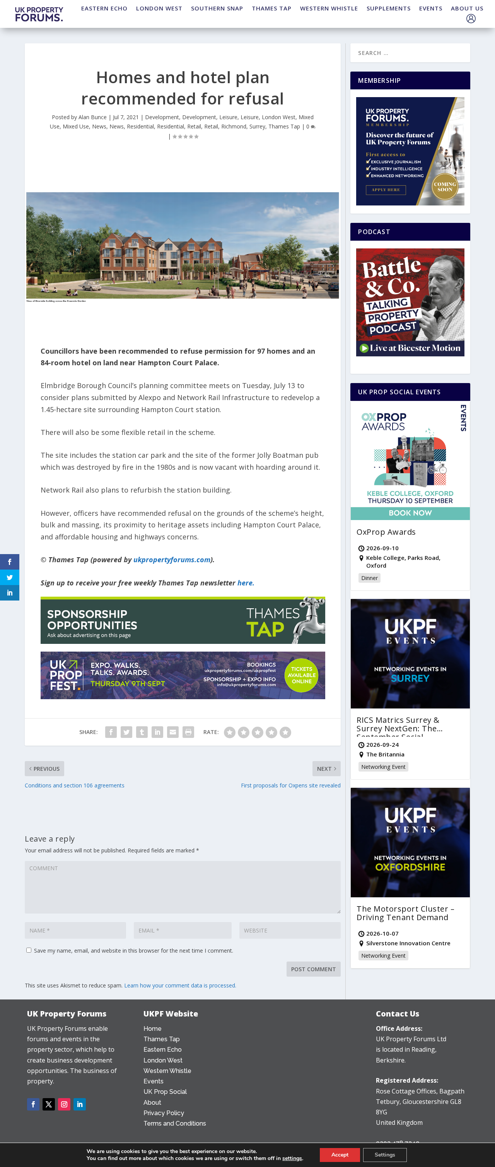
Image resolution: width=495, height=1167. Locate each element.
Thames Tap (284, 126)
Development (162, 117)
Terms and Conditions (174, 1123)
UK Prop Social (165, 1091)
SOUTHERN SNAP (217, 8)
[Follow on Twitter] (49, 1104)
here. (245, 582)
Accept (339, 1154)
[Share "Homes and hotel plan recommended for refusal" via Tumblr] (142, 732)
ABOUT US (467, 8)
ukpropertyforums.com (171, 559)
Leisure (228, 117)
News (99, 126)
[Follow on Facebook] (33, 1104)
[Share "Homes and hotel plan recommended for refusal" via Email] (173, 732)
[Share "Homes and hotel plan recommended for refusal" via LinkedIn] (157, 732)
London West (278, 117)
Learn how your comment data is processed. (180, 985)
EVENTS (430, 8)
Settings (385, 1154)
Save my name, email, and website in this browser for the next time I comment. (133, 950)
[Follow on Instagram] (64, 1104)
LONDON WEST (159, 8)
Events (153, 1081)
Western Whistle (167, 1071)
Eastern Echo (162, 1049)
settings (292, 1158)
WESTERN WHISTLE (329, 8)
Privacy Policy (163, 1113)
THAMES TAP (272, 8)
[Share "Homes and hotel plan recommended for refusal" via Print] (188, 732)
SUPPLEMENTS (389, 8)
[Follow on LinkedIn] (79, 1104)
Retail (194, 126)
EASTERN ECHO (104, 8)
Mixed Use (76, 126)
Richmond (233, 126)
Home (152, 1028)
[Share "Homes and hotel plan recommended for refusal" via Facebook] (111, 732)
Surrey (257, 126)
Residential (140, 126)
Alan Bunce (93, 117)
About (152, 1102)
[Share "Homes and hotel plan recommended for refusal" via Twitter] (126, 732)
